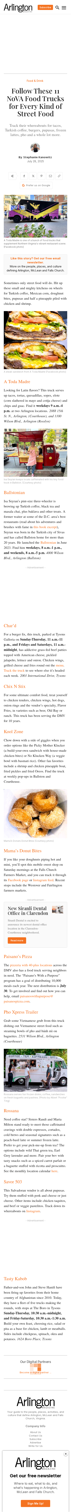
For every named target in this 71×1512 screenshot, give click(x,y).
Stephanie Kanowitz (37, 157)
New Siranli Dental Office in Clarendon (28, 910)
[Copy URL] (59, 176)
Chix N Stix (15, 686)
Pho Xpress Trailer (21, 1012)
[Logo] (18, 8)
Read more (17, 940)
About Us (35, 1432)
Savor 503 (13, 1181)
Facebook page (18, 880)
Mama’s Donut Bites (22, 850)
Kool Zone (13, 731)
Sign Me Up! (35, 1503)
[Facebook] (24, 176)
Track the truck (14, 670)
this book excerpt (45, 526)
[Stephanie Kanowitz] (35, 147)
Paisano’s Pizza (18, 956)
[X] (33, 176)
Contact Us (35, 1435)
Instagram (33, 1211)
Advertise (35, 1442)
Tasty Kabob (15, 1278)
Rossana (11, 1110)
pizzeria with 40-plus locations (31, 965)
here (54, 1171)
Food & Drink (35, 80)
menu (59, 665)
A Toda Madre (17, 381)
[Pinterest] (41, 176)
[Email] (50, 176)
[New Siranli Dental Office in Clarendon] (57, 909)
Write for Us (35, 1445)
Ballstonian (14, 492)
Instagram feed (43, 880)
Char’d (10, 625)
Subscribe (35, 1439)
